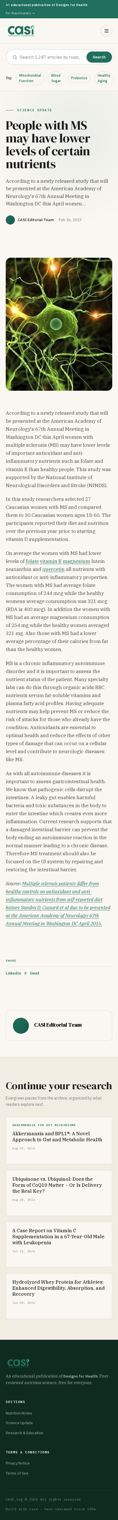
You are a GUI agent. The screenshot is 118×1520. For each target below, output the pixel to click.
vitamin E (51, 561)
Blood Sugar (56, 78)
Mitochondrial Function (30, 78)
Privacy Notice (18, 1463)
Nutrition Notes (19, 1413)
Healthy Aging (104, 78)
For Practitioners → (20, 13)
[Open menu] (106, 31)
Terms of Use (17, 1473)
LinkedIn (13, 973)
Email (34, 973)
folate (32, 561)
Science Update (19, 1422)
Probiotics (79, 78)
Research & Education (24, 1432)
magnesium (76, 561)
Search (99, 57)
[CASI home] (21, 31)
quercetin (53, 569)
